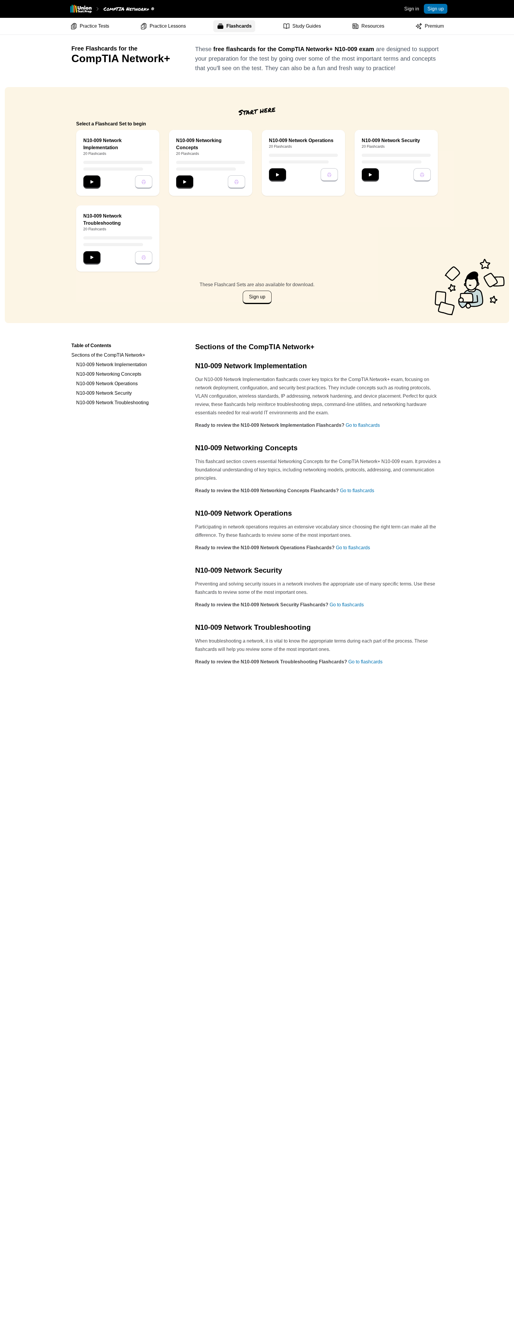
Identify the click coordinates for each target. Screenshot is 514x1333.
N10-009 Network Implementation (111, 364)
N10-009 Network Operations (107, 383)
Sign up (435, 8)
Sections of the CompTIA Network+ (108, 355)
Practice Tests (94, 26)
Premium (434, 26)
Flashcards (239, 26)
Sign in (411, 8)
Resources (372, 26)
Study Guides (306, 26)
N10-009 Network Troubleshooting (112, 402)
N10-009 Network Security (104, 393)
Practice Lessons (168, 26)
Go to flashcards (363, 425)
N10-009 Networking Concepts (108, 374)
